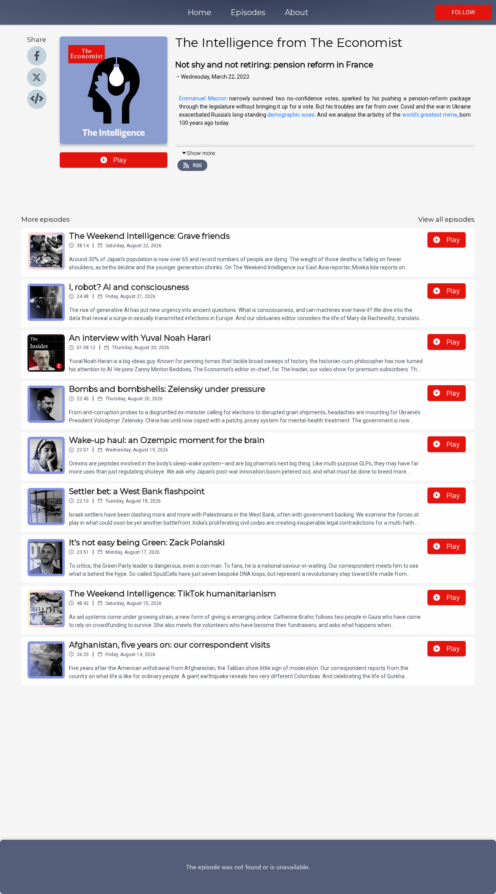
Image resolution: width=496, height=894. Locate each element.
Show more (201, 153)
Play (120, 160)
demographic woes (291, 115)
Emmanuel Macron (203, 98)
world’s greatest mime (429, 115)
